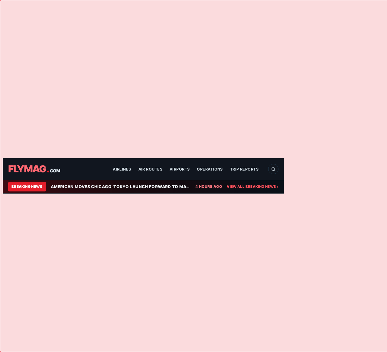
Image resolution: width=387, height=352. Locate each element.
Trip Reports (244, 169)
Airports (180, 169)
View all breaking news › (252, 186)
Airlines (122, 169)
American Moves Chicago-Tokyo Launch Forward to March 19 (120, 186)
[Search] (273, 169)
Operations (210, 169)
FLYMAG (34, 169)
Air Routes (150, 169)
